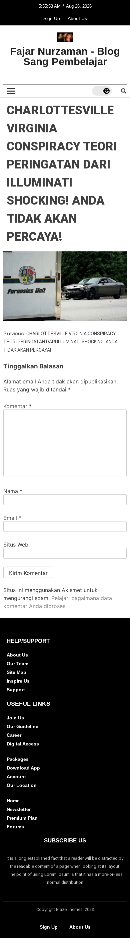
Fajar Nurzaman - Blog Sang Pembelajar (65, 56)
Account (16, 776)
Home (13, 800)
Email (12, 517)
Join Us (15, 717)
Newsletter (19, 809)
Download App (23, 768)
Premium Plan (22, 818)
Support (16, 689)
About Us (77, 18)
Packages (18, 759)
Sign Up (51, 18)
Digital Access (23, 743)
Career (14, 735)
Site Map (16, 672)
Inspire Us (18, 681)
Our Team (17, 663)
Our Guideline (22, 726)
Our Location (22, 785)
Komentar (17, 406)
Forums (15, 826)
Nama (12, 491)
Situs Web (15, 544)
